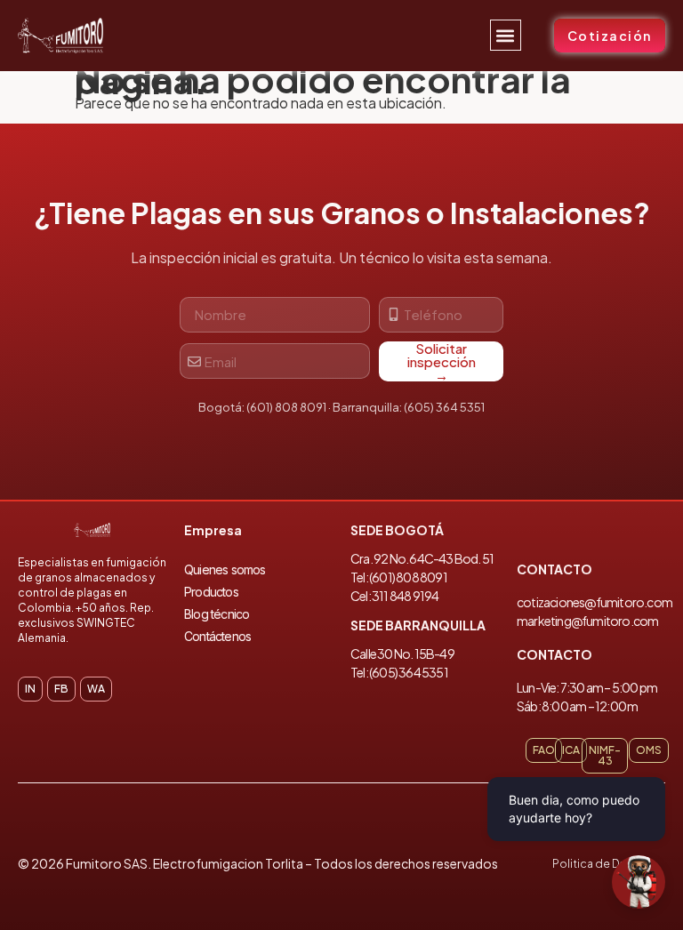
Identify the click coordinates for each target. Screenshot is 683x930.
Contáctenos (217, 636)
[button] (505, 35)
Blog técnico (216, 613)
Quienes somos (225, 569)
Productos (211, 591)
